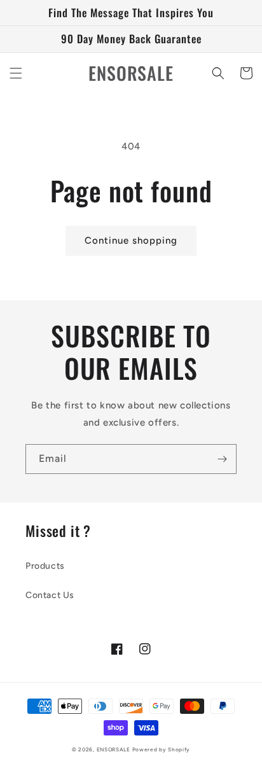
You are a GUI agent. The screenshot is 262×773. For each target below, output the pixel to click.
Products (45, 566)
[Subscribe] (222, 459)
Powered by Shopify (161, 749)
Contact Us (49, 595)
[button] (16, 73)
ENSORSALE (114, 749)
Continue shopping (131, 240)
